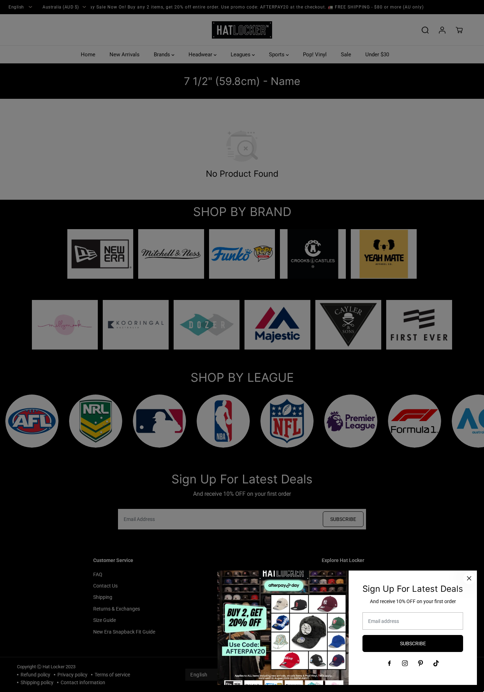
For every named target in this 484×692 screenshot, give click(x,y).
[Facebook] (389, 663)
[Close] (469, 578)
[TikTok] (436, 663)
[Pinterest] (420, 663)
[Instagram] (405, 663)
